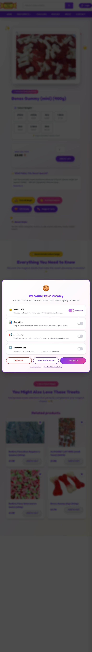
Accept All (73, 360)
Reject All (19, 360)
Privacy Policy (35, 367)
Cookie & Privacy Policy (53, 367)
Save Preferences (46, 360)
